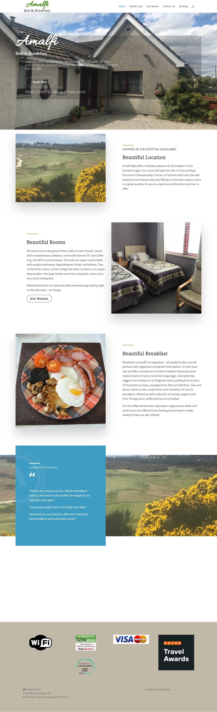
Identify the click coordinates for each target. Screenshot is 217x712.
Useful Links (135, 6)
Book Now (40, 82)
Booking (183, 6)
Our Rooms (153, 6)
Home (122, 6)
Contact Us (169, 6)
